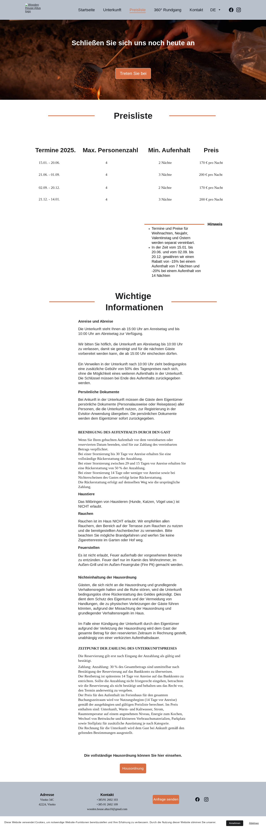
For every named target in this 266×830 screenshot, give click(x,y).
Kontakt (196, 10)
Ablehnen (254, 823)
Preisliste (138, 10)
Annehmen (234, 823)
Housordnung (133, 768)
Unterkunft (112, 10)
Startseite (86, 10)
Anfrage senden (165, 799)
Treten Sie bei (133, 73)
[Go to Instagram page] (238, 10)
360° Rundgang (167, 10)
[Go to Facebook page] (232, 10)
